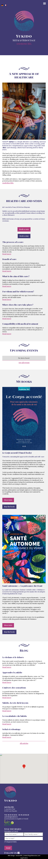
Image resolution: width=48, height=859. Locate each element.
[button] (24, 767)
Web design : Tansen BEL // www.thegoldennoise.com (24, 855)
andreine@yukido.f (10, 817)
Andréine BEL (8, 183)
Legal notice (24, 858)
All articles (24, 743)
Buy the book (9, 507)
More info (8, 500)
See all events (24, 363)
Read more (6, 254)
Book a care (24, 229)
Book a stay (24, 236)
